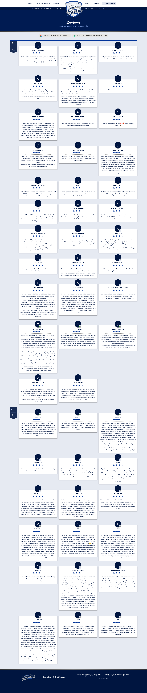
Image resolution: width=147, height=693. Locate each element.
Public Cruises (86, 674)
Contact (97, 3)
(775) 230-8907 (59, 8)
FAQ (109, 676)
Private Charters (42, 3)
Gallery (104, 676)
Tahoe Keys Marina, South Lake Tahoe (42, 8)
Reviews (98, 676)
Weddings (106, 674)
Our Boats (126, 674)
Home (79, 674)
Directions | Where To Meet (87, 676)
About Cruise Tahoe (116, 674)
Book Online (111, 3)
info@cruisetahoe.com (91, 8)
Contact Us (115, 676)
